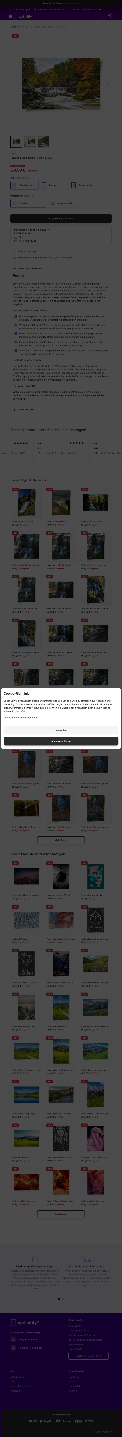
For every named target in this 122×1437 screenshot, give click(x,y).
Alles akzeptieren (61, 741)
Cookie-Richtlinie (27, 717)
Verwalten (61, 730)
